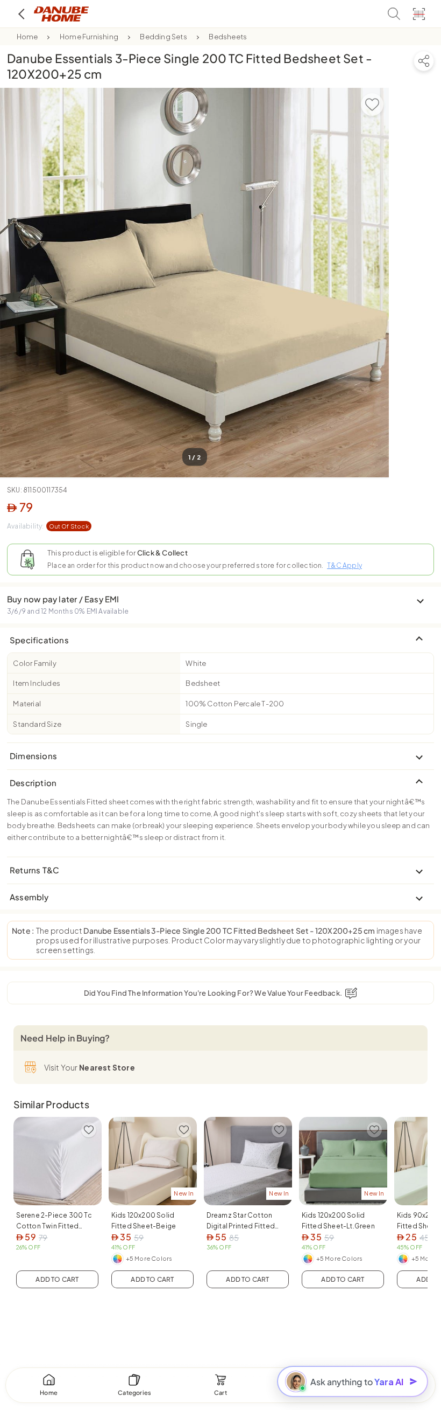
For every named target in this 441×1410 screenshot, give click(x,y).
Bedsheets (228, 36)
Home (27, 36)
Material (27, 703)
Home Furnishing (89, 36)
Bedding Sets (163, 36)
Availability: (48, 526)
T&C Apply (344, 565)
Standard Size (37, 724)
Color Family (34, 663)
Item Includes (36, 683)
